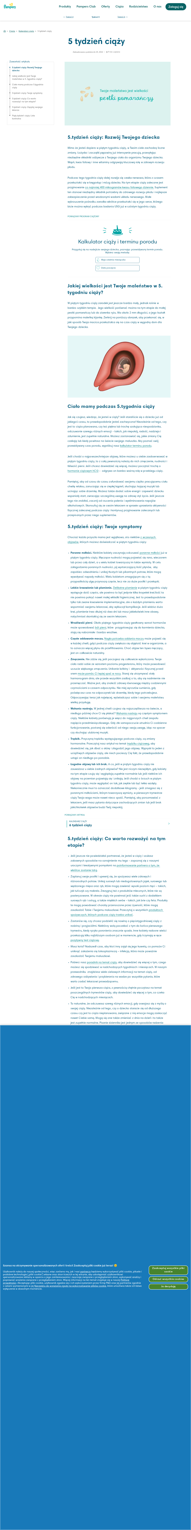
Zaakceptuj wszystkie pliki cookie (168, 1270)
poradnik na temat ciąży (102, 962)
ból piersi (100, 627)
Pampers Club (86, 6)
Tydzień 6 (121, 17)
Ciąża (119, 6)
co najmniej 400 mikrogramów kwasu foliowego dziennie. (119, 187)
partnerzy (85, 1272)
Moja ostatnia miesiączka (113, 260)
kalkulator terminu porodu (135, 446)
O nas (157, 6)
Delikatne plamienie (125, 588)
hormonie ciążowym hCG (83, 471)
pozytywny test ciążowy (85, 940)
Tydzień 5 (95, 17)
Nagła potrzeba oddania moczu (124, 639)
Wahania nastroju (126, 713)
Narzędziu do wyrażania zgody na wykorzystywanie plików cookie (70, 1286)
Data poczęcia (108, 268)
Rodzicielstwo (138, 6)
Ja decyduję (168, 1286)
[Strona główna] (10, 6)
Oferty (105, 6)
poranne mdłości (150, 553)
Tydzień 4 (69, 17)
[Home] (5, 31)
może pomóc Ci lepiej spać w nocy (99, 674)
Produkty (65, 6)
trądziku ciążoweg (138, 743)
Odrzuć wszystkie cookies (168, 1279)
